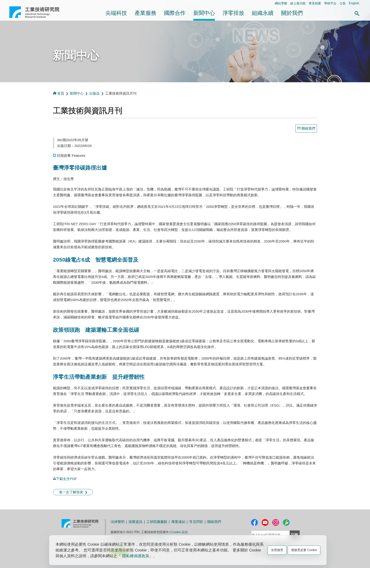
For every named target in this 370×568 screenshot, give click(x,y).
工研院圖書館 (156, 522)
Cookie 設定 (179, 532)
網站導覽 (281, 3)
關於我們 (292, 13)
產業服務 (145, 13)
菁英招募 (315, 3)
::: (10, 3)
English (354, 3)
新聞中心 (204, 13)
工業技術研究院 (37, 12)
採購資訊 (135, 522)
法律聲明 (117, 522)
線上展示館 (298, 3)
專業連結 (178, 522)
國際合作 (175, 13)
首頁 (60, 93)
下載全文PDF (66, 479)
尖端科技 (116, 13)
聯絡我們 (308, 128)
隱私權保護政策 (135, 556)
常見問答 (196, 522)
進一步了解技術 (71, 492)
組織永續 (262, 13)
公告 (343, 3)
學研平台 (330, 3)
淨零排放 (233, 13)
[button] (357, 13)
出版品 (94, 93)
